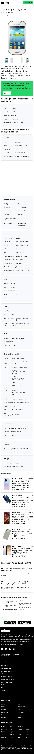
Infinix (19, 734)
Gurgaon (20, 715)
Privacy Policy (19, 747)
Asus (19, 732)
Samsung (4, 729)
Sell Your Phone (28, 2)
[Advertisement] (17, 179)
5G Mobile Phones (6, 676)
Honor (27, 729)
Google (20, 729)
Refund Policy (25, 747)
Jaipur (19, 704)
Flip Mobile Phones (6, 682)
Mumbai (3, 709)
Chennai (3, 717)
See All (20, 717)
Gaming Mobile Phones (8, 679)
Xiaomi (3, 734)
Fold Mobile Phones (7, 685)
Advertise (4, 693)
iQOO (27, 726)
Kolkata (3, 715)
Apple (3, 726)
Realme (12, 734)
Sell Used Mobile (6, 668)
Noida (19, 709)
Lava (27, 734)
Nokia (11, 737)
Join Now (7, 93)
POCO (19, 737)
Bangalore (4, 704)
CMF (11, 726)
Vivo (11, 729)
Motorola (20, 726)
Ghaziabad (21, 712)
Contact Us (4, 666)
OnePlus (3, 732)
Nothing (3, 737)
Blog (2, 687)
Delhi (2, 707)
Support (3, 690)
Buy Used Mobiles (6, 671)
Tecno (27, 732)
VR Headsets (5, 674)
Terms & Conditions (11, 747)
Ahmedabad (21, 707)
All (26, 737)
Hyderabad (4, 712)
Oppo (11, 732)
